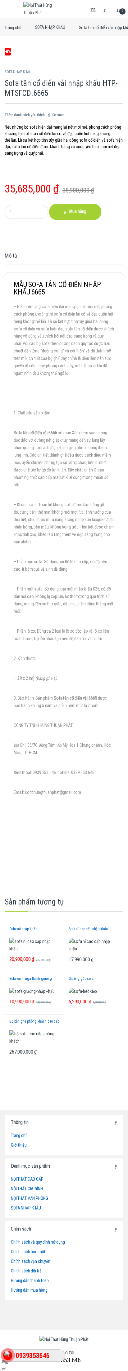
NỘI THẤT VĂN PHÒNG (29, 1198)
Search (93, 9)
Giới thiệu (19, 1145)
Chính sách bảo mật (28, 1251)
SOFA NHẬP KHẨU (50, 27)
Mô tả (11, 256)
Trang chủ (13, 27)
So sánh (58, 115)
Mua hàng (77, 211)
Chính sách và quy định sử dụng (38, 1242)
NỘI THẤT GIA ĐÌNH (27, 1188)
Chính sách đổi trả (26, 1270)
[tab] (11, 258)
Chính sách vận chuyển (30, 1261)
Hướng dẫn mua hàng (29, 1290)
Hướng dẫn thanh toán (30, 1280)
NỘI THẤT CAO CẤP (27, 1179)
